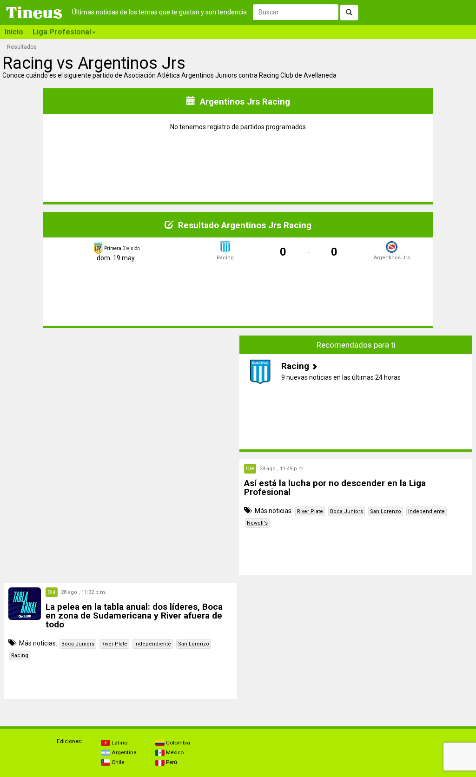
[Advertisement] (120, 394)
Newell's (257, 523)
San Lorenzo (385, 511)
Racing (19, 655)
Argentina (123, 752)
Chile (117, 762)
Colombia (177, 742)
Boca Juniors (346, 511)
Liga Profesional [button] (62, 31)
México (174, 752)
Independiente (426, 511)
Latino (118, 742)
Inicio (14, 31)
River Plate (310, 511)
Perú (171, 762)
